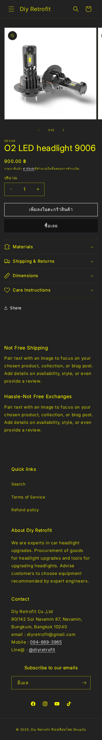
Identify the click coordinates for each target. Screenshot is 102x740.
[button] (11, 9)
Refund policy (25, 509)
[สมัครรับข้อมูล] (84, 682)
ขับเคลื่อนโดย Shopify (68, 730)
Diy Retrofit (40, 730)
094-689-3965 (46, 642)
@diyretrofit (42, 649)
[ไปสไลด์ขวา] (63, 130)
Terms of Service (28, 497)
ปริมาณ (10, 178)
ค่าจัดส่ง (29, 168)
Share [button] (16, 307)
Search (18, 484)
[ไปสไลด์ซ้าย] (38, 130)
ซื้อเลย (51, 225)
